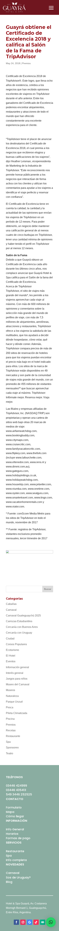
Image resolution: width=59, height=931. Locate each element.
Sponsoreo (12, 747)
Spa (8, 741)
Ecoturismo (12, 650)
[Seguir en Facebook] (16, 922)
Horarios (12, 834)
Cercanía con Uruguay (19, 632)
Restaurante (13, 736)
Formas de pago (18, 838)
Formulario (14, 807)
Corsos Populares (16, 644)
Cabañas (11, 604)
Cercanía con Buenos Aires (22, 627)
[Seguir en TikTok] (36, 922)
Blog (9, 882)
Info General (15, 829)
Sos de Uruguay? (18, 877)
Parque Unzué (14, 701)
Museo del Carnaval (17, 684)
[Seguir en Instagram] (23, 922)
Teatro (9, 753)
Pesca (9, 707)
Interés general (14, 673)
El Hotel (10, 655)
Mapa (10, 812)
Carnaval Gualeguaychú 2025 (23, 615)
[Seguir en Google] (29, 922)
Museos (10, 690)
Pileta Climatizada (16, 713)
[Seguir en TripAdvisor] (42, 922)
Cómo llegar (15, 816)
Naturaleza (12, 696)
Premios (26, 63)
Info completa (16, 860)
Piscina (10, 718)
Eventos (10, 661)
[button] (51, 922)
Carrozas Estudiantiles (19, 621)
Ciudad (10, 638)
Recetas (11, 730)
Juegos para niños (16, 678)
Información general (17, 667)
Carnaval (11, 609)
